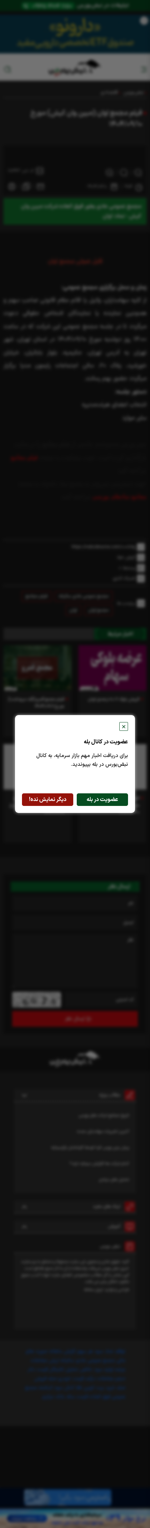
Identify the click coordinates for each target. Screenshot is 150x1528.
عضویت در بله (102, 799)
